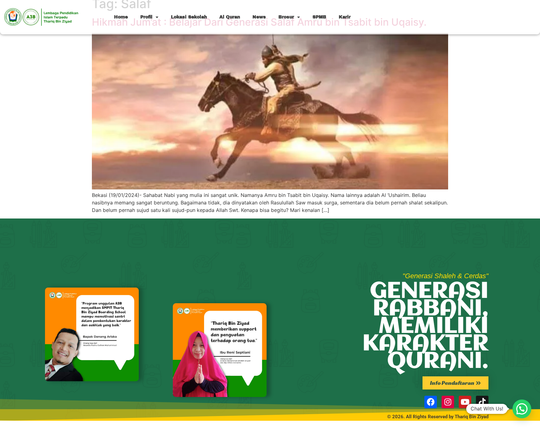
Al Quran (229, 17)
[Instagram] (448, 402)
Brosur (286, 17)
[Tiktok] (482, 402)
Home (121, 17)
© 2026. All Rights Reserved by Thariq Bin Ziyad (437, 416)
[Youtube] (465, 402)
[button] (521, 408)
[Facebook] (430, 402)
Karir (345, 17)
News (259, 17)
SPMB (319, 17)
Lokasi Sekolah (189, 17)
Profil (146, 17)
